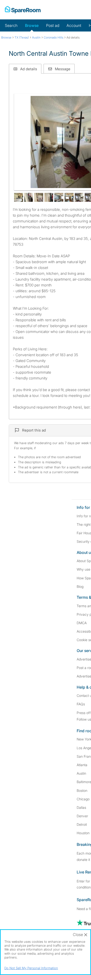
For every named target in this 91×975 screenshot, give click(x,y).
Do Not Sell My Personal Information (31, 968)
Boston (82, 790)
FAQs (81, 704)
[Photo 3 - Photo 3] (28, 197)
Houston (83, 833)
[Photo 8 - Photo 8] (79, 197)
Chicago (83, 799)
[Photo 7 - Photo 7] (69, 197)
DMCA (82, 623)
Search (11, 25)
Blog (80, 586)
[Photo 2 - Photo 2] (18, 197)
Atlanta (82, 765)
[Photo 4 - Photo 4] (38, 197)
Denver (82, 816)
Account (73, 25)
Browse (32, 25)
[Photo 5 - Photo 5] (49, 197)
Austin (81, 773)
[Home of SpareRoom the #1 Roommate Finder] (23, 10)
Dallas (81, 807)
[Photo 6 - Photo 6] (59, 197)
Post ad (52, 25)
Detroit (82, 824)
